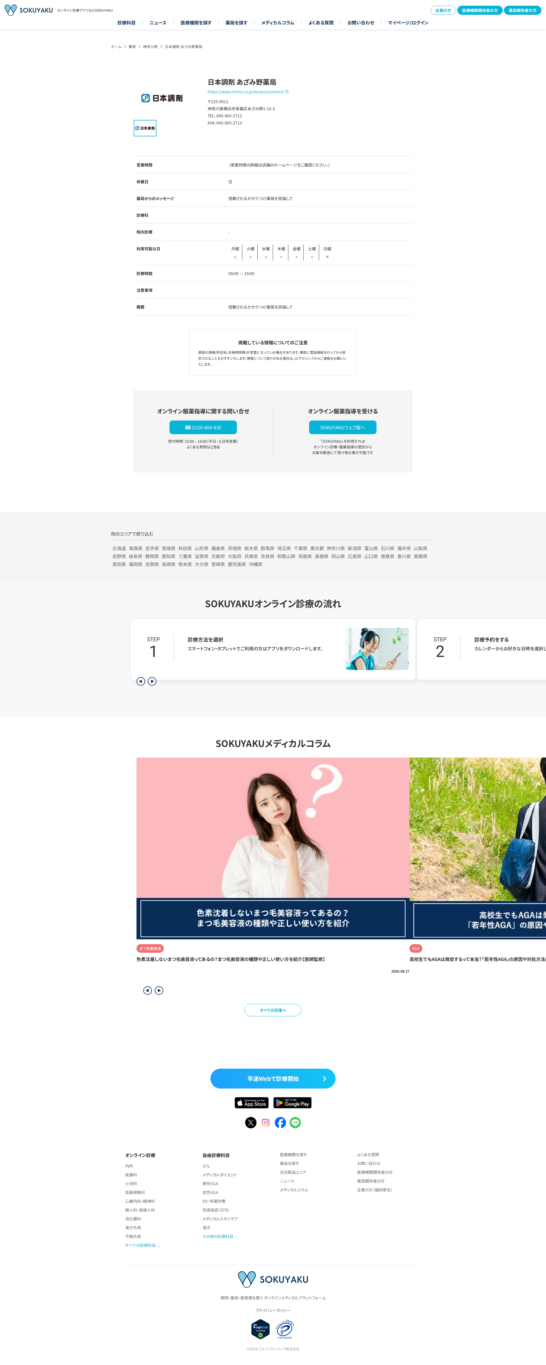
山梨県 (420, 548)
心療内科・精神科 (140, 1201)
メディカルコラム (277, 22)
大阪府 (234, 556)
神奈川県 (150, 46)
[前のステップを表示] (140, 681)
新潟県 (354, 548)
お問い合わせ (361, 22)
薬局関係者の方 (523, 10)
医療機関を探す (196, 22)
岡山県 (338, 556)
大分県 (201, 564)
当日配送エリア (293, 1172)
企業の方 (443, 10)
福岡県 (135, 564)
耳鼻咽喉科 (135, 1192)
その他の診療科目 (217, 1236)
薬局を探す (236, 22)
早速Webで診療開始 (273, 1078)
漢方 (206, 1227)
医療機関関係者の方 (480, 10)
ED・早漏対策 (214, 1201)
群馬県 (267, 548)
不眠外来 (133, 1236)
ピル (206, 1166)
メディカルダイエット (219, 1174)
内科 (129, 1166)
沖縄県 (255, 564)
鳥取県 (305, 556)
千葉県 (300, 548)
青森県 (135, 548)
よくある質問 (321, 22)
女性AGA (210, 1192)
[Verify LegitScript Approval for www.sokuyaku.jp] (260, 1329)
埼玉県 (284, 548)
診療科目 (126, 22)
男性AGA (210, 1183)
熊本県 (185, 564)
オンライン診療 (140, 1155)
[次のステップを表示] (152, 681)
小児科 (131, 1183)
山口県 (371, 556)
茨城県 (234, 548)
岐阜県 (135, 556)
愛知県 (168, 556)
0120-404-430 (206, 427)
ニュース (158, 22)
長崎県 (168, 564)
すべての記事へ (273, 1010)
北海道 (119, 548)
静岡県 (152, 556)
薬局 (132, 46)
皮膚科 (131, 1174)
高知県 (119, 564)
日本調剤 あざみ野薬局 (183, 46)
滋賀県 (201, 556)
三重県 (185, 556)
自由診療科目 (216, 1155)
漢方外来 (133, 1227)
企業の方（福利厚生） (375, 1190)
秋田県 (185, 548)
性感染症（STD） (216, 1210)
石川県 (387, 548)
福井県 (404, 548)
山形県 (201, 548)
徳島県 (387, 556)
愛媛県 (420, 556)
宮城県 (168, 548)
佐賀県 (152, 564)
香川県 (404, 556)
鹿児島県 (237, 564)
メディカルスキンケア (220, 1219)
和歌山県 (286, 556)
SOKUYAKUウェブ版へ (342, 427)
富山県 (371, 548)
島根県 (321, 556)
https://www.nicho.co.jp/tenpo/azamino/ (246, 91)
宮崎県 (218, 564)
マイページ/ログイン (408, 22)
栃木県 (251, 548)
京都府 (218, 556)
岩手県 (152, 548)
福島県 (218, 548)
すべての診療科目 (140, 1245)
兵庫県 (251, 556)
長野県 (119, 556)
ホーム (116, 46)
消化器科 (133, 1219)
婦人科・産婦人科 (140, 1210)
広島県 (354, 556)
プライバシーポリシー (273, 1310)
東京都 (317, 548)
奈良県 (267, 556)
